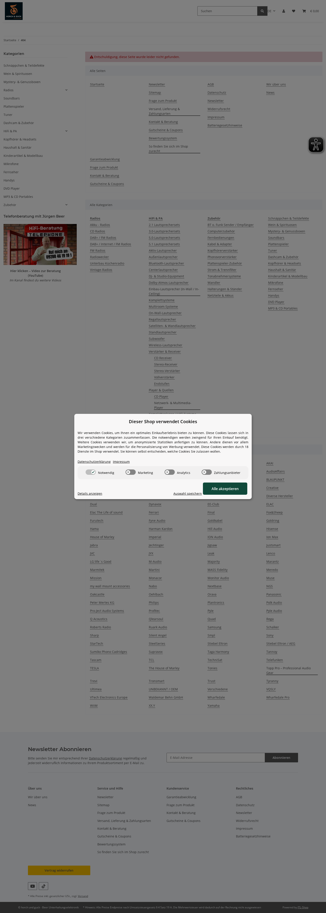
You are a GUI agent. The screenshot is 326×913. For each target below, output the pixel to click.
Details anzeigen (90, 493)
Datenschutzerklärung (94, 461)
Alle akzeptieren (225, 488)
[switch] (91, 472)
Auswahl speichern (187, 493)
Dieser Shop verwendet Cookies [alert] (163, 421)
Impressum (121, 461)
